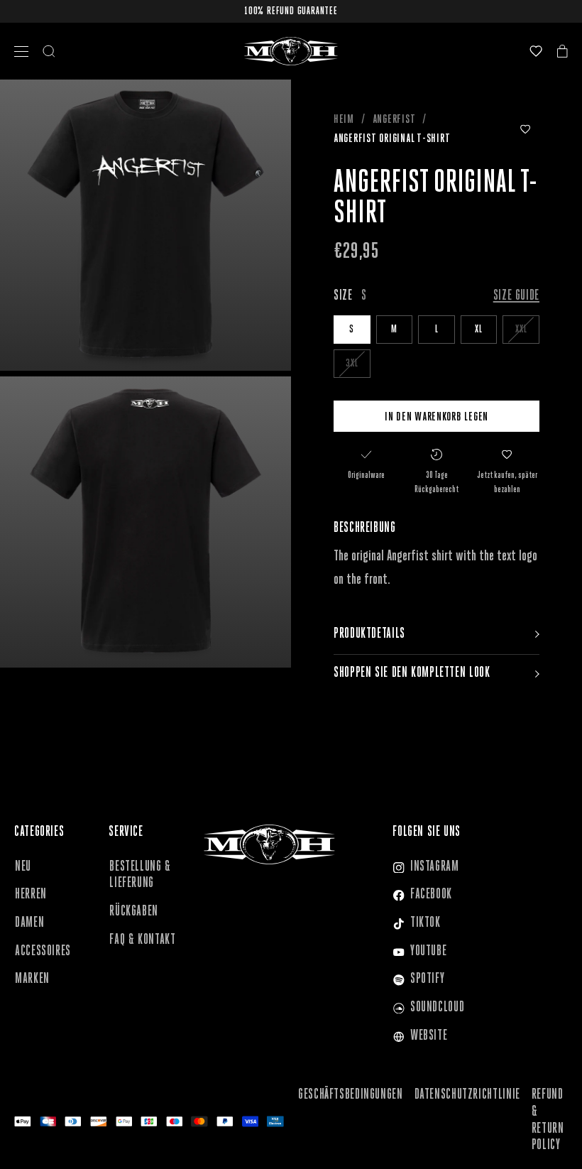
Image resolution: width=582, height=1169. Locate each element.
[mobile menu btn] (21, 51)
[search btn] (49, 51)
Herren (31, 895)
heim (344, 120)
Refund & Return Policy (548, 1120)
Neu (23, 867)
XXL (521, 329)
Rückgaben (133, 912)
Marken (32, 979)
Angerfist (394, 120)
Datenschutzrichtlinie (467, 1095)
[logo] (291, 51)
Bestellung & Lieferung (140, 875)
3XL (352, 363)
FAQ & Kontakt (142, 940)
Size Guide (516, 296)
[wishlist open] (536, 51)
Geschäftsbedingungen (350, 1095)
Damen (29, 923)
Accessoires (43, 952)
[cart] (562, 51)
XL (479, 329)
